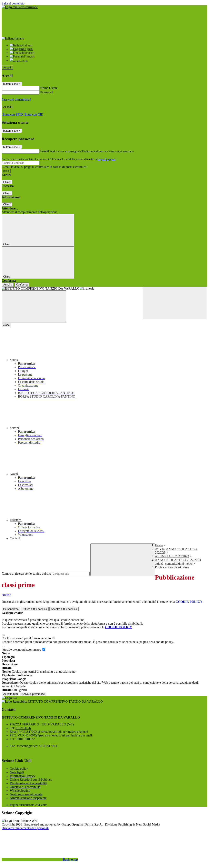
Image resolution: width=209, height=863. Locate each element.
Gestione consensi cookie (26, 794)
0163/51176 (23, 728)
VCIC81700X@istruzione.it (53, 731)
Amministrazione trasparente (28, 798)
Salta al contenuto (13, 3)
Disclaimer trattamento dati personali (25, 828)
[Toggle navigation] (34, 306)
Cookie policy (19, 768)
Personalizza (11, 609)
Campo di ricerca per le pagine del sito (26, 573)
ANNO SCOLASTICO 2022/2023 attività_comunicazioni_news (178, 561)
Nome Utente (49, 88)
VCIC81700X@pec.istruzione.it (55, 735)
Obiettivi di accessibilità (25, 787)
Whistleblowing (20, 790)
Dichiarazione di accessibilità (28, 783)
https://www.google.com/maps (22, 649)
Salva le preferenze (33, 693)
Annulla (7, 284)
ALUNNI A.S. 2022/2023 (172, 556)
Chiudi (7, 182)
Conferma (22, 284)
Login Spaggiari (106, 159)
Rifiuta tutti (35, 609)
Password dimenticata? (16, 99)
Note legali (17, 772)
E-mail (44, 151)
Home (159, 545)
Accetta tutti (64, 609)
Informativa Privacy (22, 776)
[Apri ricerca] (175, 303)
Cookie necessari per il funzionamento (27, 638)
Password (46, 92)
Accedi (7, 67)
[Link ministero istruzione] (20, 7)
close (6, 324)
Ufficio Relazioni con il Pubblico (31, 779)
